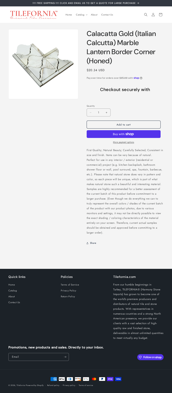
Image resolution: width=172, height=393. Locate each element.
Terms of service (86, 385)
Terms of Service (70, 284)
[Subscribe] (65, 357)
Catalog (12, 290)
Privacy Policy (68, 290)
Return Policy (68, 296)
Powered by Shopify (35, 385)
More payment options (123, 142)
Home (11, 284)
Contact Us (14, 302)
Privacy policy (69, 385)
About (11, 296)
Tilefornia (21, 385)
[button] (81, 14)
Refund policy (53, 385)
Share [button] (93, 243)
